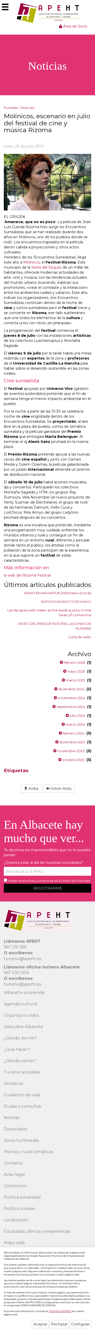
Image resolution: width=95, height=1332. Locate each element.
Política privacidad (22, 1197)
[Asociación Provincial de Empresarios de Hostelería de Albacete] (47, 13)
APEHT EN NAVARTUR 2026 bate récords (57, 593)
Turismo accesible (22, 1072)
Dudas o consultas (22, 1106)
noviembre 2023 (70, 751)
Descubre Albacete (23, 1026)
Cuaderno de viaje (22, 1094)
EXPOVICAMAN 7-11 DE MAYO (66, 602)
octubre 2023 (73, 760)
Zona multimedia (21, 1140)
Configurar (80, 1324)
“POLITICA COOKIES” (60, 1311)
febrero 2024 (73, 733)
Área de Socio (74, 26)
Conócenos (15, 1185)
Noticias (27, 108)
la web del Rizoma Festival (27, 575)
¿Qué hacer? (17, 1049)
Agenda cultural (20, 1004)
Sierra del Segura (46, 267)
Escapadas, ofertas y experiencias (37, 1231)
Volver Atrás (60, 788)
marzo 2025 (75, 680)
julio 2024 (77, 715)
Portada (10, 108)
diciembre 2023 (72, 742)
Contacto (13, 1163)
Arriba (33, 788)
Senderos (13, 1083)
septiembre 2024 (70, 707)
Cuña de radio (79, 637)
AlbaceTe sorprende (24, 992)
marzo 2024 (75, 724)
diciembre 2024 (71, 689)
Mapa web (14, 1242)
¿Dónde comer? (20, 1060)
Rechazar (59, 1324)
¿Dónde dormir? (20, 1038)
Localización (16, 1220)
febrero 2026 (74, 662)
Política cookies (19, 1208)
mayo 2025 (75, 671)
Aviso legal (14, 1174)
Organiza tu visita (21, 1015)
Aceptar (40, 1324)
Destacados (15, 1129)
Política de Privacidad (75, 881)
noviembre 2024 (71, 698)
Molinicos (31, 262)
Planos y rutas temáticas (28, 1151)
